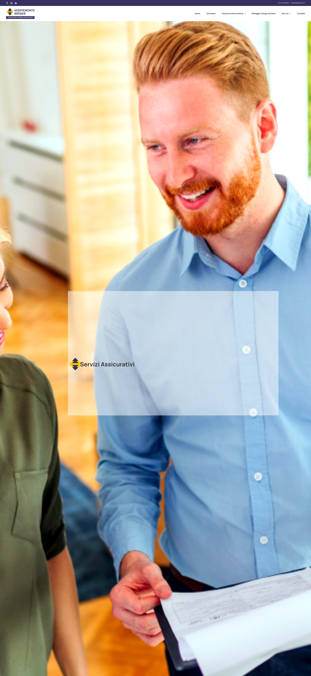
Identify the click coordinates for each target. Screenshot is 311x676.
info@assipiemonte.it (298, 3)
